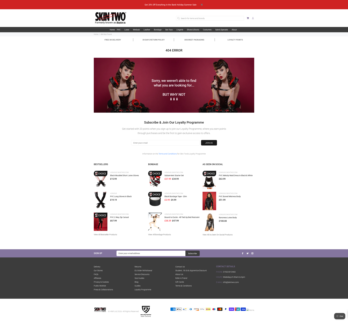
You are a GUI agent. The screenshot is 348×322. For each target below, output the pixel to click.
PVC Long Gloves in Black (121, 196)
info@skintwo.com (231, 282)
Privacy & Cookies (101, 282)
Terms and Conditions (168, 154)
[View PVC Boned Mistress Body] (209, 201)
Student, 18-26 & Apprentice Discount (191, 270)
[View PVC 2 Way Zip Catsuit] (100, 222)
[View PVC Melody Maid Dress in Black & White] (209, 180)
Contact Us (180, 267)
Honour (113, 193)
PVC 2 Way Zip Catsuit (119, 217)
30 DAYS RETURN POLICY (153, 40)
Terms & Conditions (183, 286)
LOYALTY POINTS (235, 40)
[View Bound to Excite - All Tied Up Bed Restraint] (155, 222)
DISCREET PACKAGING (194, 40)
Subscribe (192, 253)
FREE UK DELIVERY (113, 40)
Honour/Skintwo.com (119, 172)
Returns (138, 267)
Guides (137, 286)
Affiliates (97, 278)
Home (96, 34)
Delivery (97, 267)
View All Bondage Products (159, 234)
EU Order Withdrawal (143, 270)
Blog (136, 282)
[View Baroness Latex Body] (209, 222)
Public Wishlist (100, 286)
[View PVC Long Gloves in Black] (100, 201)
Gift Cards (179, 282)
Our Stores (98, 270)
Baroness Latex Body (228, 217)
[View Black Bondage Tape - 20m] (155, 201)
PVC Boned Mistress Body (230, 196)
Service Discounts (142, 274)
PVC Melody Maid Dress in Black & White (236, 175)
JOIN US (209, 143)
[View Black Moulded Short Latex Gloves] (100, 180)
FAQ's (96, 274)
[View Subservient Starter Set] (155, 180)
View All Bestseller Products (105, 234)
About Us (179, 274)
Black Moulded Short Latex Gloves (124, 175)
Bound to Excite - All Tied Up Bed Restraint (182, 217)
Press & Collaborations (103, 289)
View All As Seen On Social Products (218, 235)
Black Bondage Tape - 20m (175, 196)
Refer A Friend (181, 278)
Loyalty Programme (143, 289)
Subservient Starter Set (174, 175)
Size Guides (139, 278)
